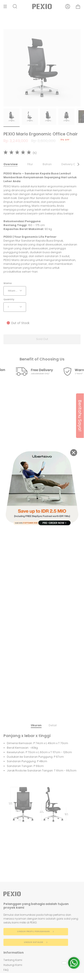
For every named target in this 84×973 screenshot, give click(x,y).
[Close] (73, 452)
